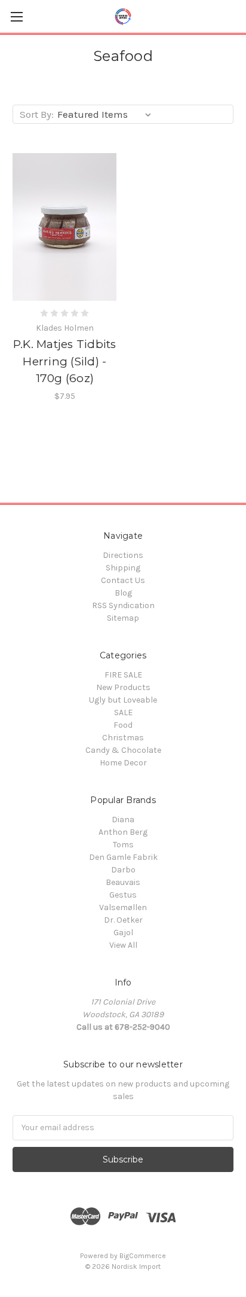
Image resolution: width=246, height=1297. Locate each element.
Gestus (123, 895)
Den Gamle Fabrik (123, 857)
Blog (123, 593)
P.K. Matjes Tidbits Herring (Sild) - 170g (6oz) (64, 361)
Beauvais (123, 882)
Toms (123, 845)
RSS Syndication (123, 605)
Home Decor (123, 763)
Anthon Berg (123, 832)
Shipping (123, 568)
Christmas (123, 738)
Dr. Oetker (123, 920)
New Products (123, 687)
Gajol (123, 932)
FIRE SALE (123, 675)
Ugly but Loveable (123, 700)
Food (123, 725)
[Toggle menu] (16, 16)
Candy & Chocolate (123, 750)
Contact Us (123, 580)
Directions (123, 555)
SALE (123, 712)
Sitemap (123, 618)
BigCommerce (142, 1256)
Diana (123, 819)
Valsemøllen (123, 907)
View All (123, 945)
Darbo (123, 870)
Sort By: (37, 114)
